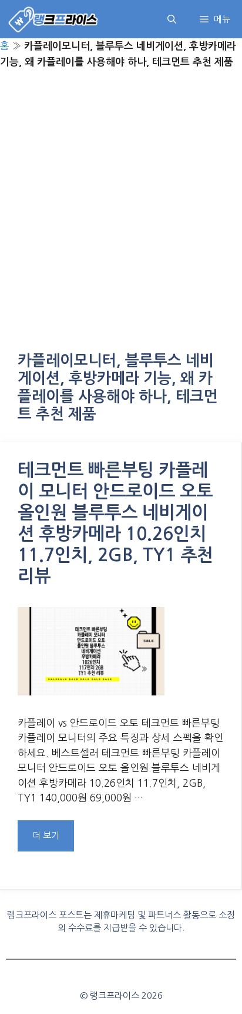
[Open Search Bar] (172, 19)
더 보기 (45, 835)
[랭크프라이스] (54, 19)
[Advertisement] (121, 212)
